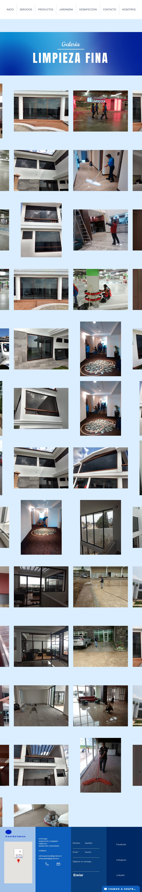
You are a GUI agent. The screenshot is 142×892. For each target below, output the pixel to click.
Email (75, 852)
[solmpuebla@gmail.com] (58, 864)
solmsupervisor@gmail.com (50, 856)
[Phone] (47, 864)
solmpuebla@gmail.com (49, 858)
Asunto (88, 852)
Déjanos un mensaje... (83, 862)
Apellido (88, 843)
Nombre (76, 843)
